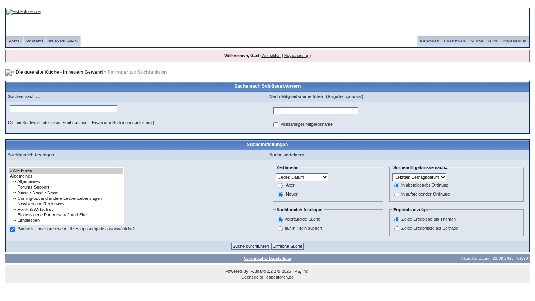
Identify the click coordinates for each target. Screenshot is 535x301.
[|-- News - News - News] (66, 193)
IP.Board (257, 271)
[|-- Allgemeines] (66, 182)
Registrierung (296, 55)
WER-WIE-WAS (63, 41)
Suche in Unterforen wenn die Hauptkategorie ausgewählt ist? (76, 229)
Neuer (292, 194)
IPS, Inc (300, 271)
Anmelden (271, 55)
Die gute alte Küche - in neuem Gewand (59, 72)
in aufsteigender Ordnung (425, 194)
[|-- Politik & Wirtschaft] (66, 209)
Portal (15, 41)
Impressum (515, 41)
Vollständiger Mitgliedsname (306, 124)
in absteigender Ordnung (424, 185)
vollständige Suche (302, 219)
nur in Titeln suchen (303, 228)
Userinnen (454, 41)
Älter (290, 185)
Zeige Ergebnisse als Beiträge (429, 228)
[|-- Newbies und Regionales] (66, 204)
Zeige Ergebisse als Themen (428, 219)
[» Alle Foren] (66, 171)
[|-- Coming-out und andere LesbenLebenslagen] (66, 198)
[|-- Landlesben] (66, 220)
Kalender (429, 41)
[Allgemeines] (66, 176)
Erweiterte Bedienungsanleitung (122, 122)
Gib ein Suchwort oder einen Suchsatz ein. (48, 122)
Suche (477, 41)
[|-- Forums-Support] (66, 187)
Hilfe (493, 41)
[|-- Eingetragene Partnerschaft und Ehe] (66, 215)
